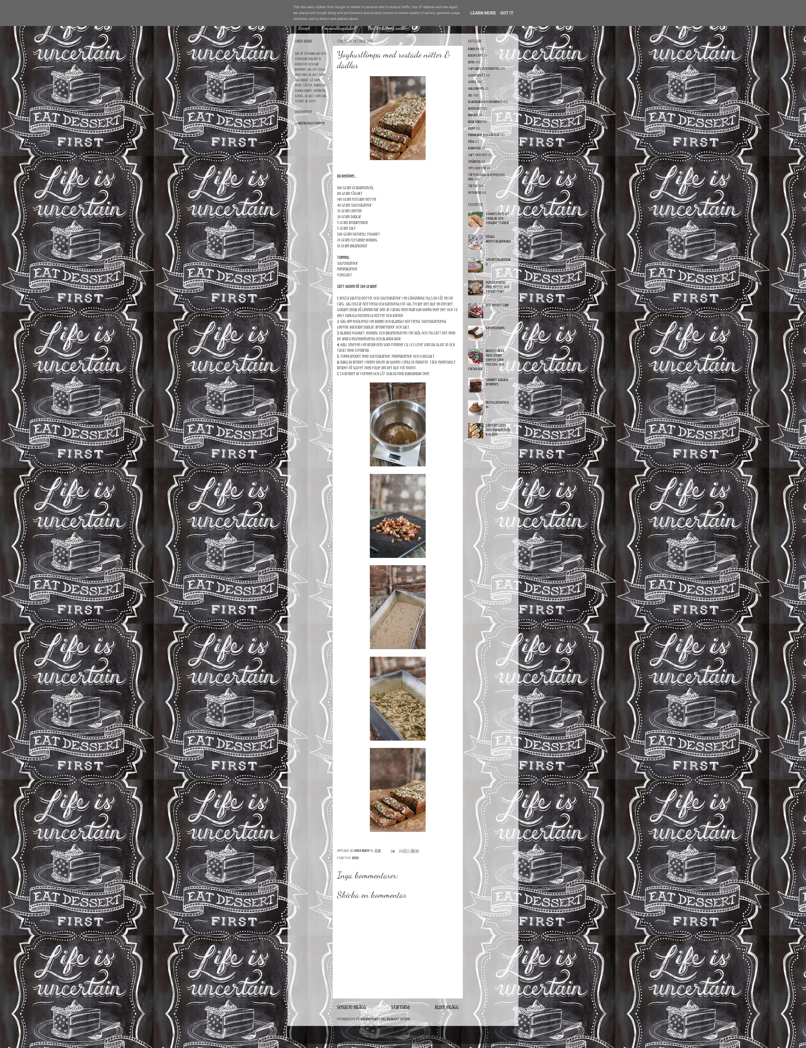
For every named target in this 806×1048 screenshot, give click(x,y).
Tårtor (473, 186)
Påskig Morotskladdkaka (498, 239)
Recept (304, 28)
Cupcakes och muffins (484, 69)
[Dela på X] (409, 851)
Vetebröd (475, 193)
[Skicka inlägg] (392, 850)
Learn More (483, 13)
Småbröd (474, 161)
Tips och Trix (477, 168)
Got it (507, 13)
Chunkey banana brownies (497, 382)
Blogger (424, 1037)
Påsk (471, 142)
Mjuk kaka (475, 122)
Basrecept (475, 55)
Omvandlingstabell (339, 28)
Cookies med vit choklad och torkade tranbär (497, 218)
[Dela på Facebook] (413, 851)
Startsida (400, 1007)
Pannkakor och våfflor (484, 135)
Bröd (355, 858)
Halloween (476, 88)
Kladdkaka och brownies (485, 102)
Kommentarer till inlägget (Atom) (385, 1019)
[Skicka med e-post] (401, 851)
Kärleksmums (495, 328)
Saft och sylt (478, 155)
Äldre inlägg (447, 1007)
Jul (470, 95)
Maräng (473, 115)
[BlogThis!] (405, 851)
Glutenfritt (476, 75)
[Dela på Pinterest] (417, 851)
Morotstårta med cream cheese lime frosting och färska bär (486, 360)
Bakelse (473, 49)
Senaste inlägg (351, 1007)
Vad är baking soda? (387, 28)
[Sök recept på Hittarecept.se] (309, 123)
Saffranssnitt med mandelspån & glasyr (498, 429)
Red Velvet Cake (497, 305)
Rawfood (474, 148)
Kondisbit (475, 108)
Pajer (471, 128)
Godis (472, 82)
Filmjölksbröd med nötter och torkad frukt (497, 287)
